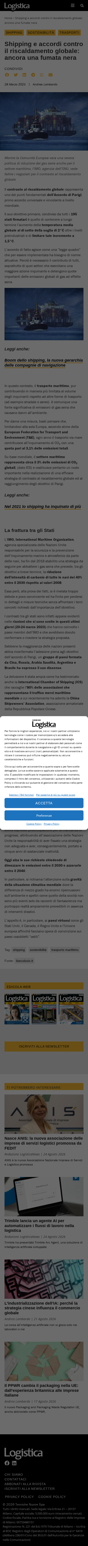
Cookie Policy (34, 823)
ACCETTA (44, 803)
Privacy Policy (51, 823)
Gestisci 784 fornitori (21, 794)
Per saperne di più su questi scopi (55, 794)
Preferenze (44, 815)
